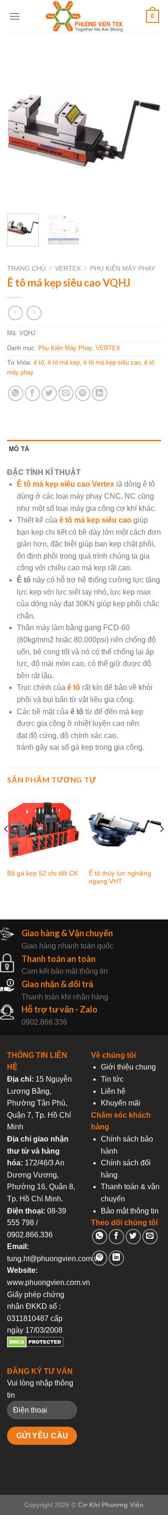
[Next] (146, 129)
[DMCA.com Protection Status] (35, 1345)
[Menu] (14, 16)
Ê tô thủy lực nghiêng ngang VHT (120, 877)
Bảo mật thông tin (130, 1211)
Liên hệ (113, 1091)
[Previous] (22, 129)
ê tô (39, 362)
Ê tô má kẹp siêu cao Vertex (65, 484)
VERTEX (68, 268)
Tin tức (112, 1079)
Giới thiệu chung (128, 1067)
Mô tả (19, 448)
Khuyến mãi (120, 1103)
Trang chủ (26, 268)
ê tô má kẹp (64, 362)
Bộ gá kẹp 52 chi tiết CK (42, 873)
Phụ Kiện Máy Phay (122, 268)
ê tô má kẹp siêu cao (112, 362)
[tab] (84, 449)
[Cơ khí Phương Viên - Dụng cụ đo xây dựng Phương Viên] (84, 16)
